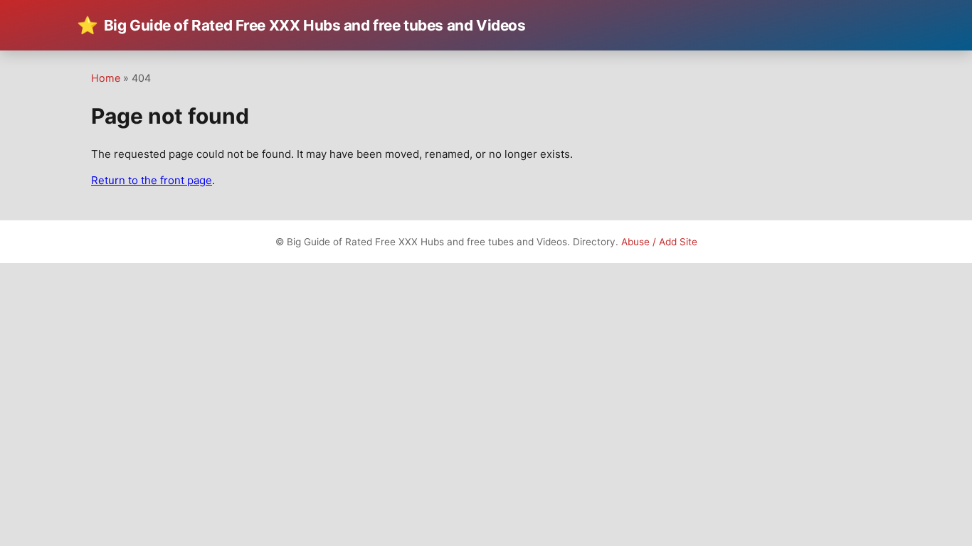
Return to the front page (151, 180)
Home (105, 78)
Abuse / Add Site (659, 241)
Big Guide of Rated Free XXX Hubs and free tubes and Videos (301, 25)
